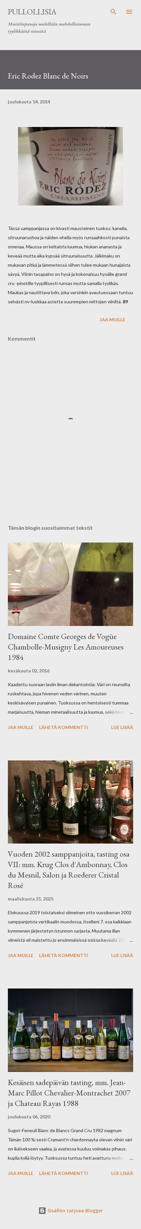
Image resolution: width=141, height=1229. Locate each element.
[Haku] (113, 12)
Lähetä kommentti (63, 727)
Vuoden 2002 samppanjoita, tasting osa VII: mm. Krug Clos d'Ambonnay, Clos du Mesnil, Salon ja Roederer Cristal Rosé (69, 869)
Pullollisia (32, 12)
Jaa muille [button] (112, 319)
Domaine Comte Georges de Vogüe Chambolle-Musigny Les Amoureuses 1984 (66, 646)
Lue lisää (122, 727)
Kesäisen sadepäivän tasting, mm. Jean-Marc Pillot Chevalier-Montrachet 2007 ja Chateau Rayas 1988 (69, 1092)
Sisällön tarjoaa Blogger (74, 1210)
